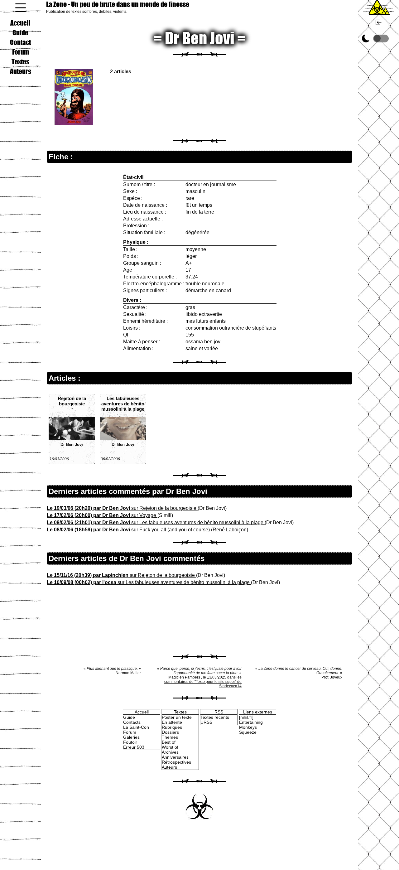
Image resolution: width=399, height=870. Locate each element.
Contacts (132, 722)
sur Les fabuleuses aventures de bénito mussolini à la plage (156, 522)
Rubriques (172, 727)
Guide (20, 32)
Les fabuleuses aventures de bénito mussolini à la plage (122, 404)
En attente (172, 722)
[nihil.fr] (246, 717)
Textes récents (214, 717)
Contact (20, 42)
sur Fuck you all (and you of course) (129, 529)
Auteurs (20, 71)
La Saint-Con (136, 727)
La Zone (117, 4)
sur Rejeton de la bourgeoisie (122, 508)
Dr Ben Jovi (71, 444)
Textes (20, 61)
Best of (168, 742)
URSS (206, 722)
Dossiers (170, 732)
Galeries (131, 737)
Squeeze (248, 732)
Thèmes (170, 737)
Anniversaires (175, 757)
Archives (170, 752)
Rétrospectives (176, 762)
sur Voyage (102, 515)
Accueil (20, 23)
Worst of (170, 747)
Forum (20, 52)
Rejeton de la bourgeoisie (72, 401)
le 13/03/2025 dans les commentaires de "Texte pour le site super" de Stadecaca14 (203, 681)
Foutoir (130, 742)
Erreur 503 (133, 747)
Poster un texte (177, 717)
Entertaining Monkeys (251, 725)
